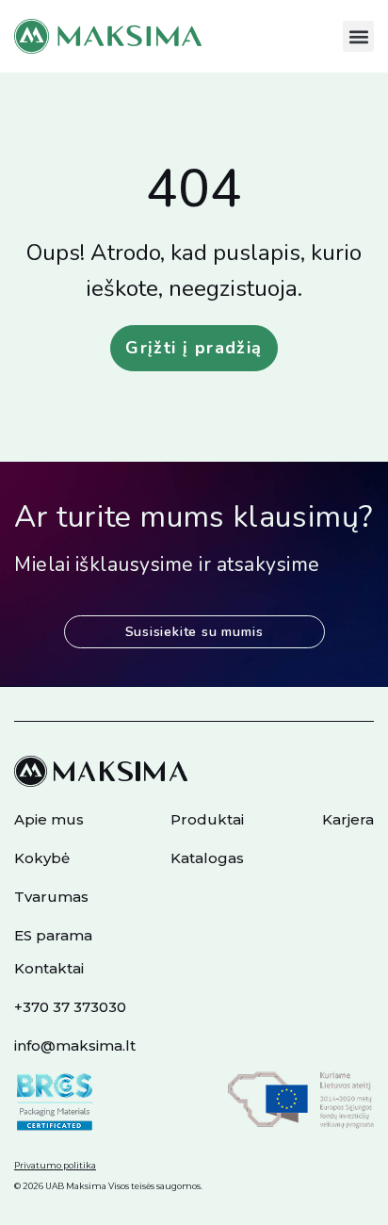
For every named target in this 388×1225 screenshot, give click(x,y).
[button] (358, 36)
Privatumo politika (55, 1165)
